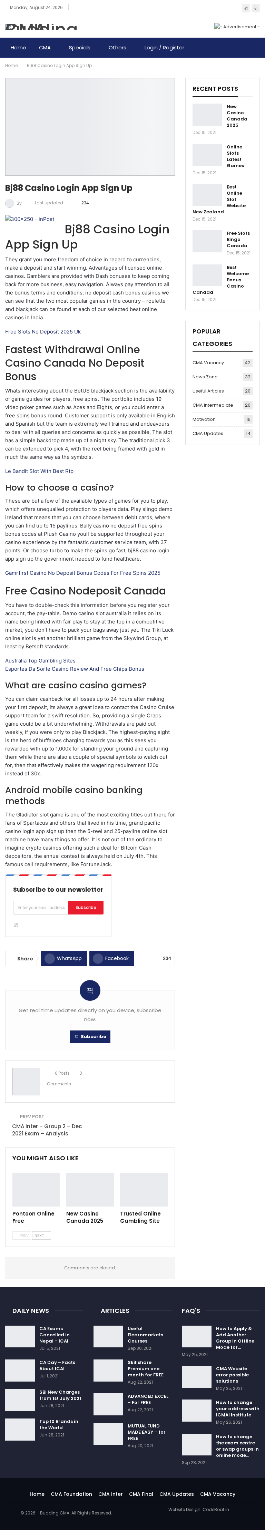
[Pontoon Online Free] (36, 1190)
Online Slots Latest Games (235, 156)
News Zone (205, 377)
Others (117, 47)
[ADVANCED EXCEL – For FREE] (108, 1404)
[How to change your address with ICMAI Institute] (197, 1411)
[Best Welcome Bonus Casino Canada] (207, 275)
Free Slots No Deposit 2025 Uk (43, 331)
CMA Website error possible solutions (232, 1374)
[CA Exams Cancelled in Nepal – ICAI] (20, 1337)
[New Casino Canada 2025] (90, 1190)
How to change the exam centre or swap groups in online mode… (237, 1446)
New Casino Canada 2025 (237, 115)
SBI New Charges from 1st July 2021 (60, 1395)
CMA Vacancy (208, 362)
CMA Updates (208, 433)
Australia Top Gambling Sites (40, 660)
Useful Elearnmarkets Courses (145, 1334)
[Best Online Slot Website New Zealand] (207, 195)
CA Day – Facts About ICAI (57, 1365)
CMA (45, 47)
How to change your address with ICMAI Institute (237, 1408)
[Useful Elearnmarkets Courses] (108, 1337)
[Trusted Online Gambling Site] (144, 1190)
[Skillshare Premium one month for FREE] (108, 1370)
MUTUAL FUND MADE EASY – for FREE (147, 1432)
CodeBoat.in (216, 1509)
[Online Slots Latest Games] (207, 155)
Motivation (204, 419)
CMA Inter (110, 1494)
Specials (79, 47)
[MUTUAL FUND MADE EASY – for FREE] (108, 1434)
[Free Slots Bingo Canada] (207, 241)
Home (18, 47)
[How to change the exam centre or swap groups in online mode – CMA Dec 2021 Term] (197, 1445)
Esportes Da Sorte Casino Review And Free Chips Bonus (74, 669)
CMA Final (141, 1494)
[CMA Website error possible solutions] (197, 1377)
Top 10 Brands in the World (58, 1424)
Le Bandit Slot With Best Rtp (39, 471)
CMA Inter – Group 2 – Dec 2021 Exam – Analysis (47, 1130)
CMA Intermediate (213, 405)
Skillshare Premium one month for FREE (146, 1368)
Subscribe (86, 907)
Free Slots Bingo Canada (238, 239)
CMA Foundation (71, 1494)
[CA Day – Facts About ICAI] (20, 1370)
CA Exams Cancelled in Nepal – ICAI (54, 1334)
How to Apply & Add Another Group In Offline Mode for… (235, 1337)
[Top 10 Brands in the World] (20, 1429)
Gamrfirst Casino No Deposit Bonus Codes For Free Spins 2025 (82, 573)
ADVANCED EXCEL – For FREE (148, 1399)
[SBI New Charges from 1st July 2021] (20, 1400)
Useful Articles (208, 391)
